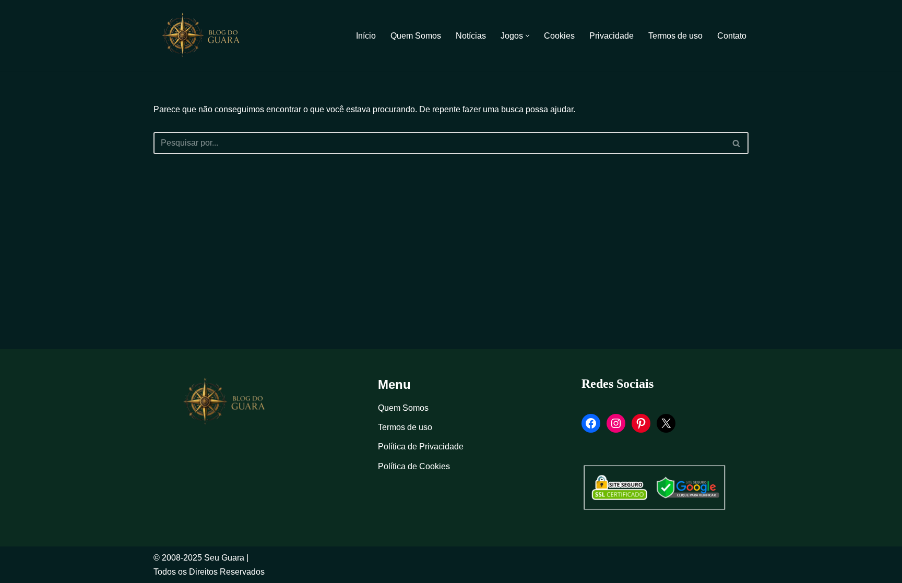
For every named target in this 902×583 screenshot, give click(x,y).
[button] (527, 36)
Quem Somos (415, 35)
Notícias (471, 35)
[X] (666, 423)
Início (366, 35)
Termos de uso (675, 35)
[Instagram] (616, 423)
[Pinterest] (641, 423)
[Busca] (737, 143)
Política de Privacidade (421, 446)
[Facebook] (590, 423)
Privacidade (611, 35)
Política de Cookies (414, 466)
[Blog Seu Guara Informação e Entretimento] (205, 35)
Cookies (559, 35)
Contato (731, 35)
